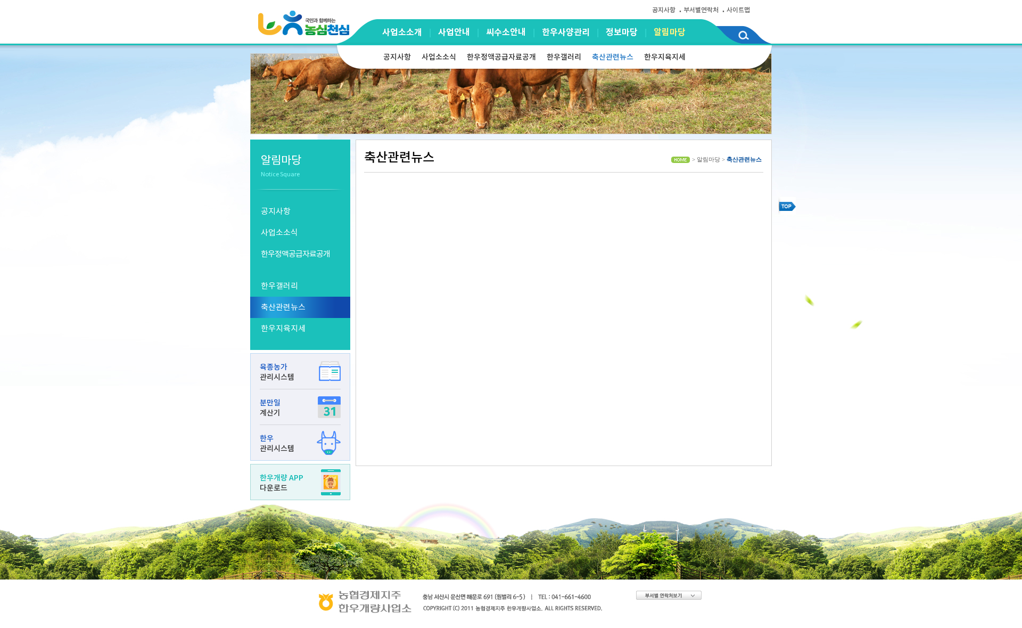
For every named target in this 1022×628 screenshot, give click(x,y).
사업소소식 (439, 57)
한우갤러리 (564, 57)
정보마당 (622, 32)
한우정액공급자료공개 (501, 57)
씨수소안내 (506, 32)
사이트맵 (738, 10)
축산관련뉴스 (612, 57)
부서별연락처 (701, 10)
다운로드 (281, 483)
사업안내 (454, 32)
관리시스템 (277, 372)
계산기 (270, 408)
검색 (743, 37)
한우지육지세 (665, 57)
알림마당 (670, 32)
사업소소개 (402, 32)
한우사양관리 (566, 32)
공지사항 (663, 10)
